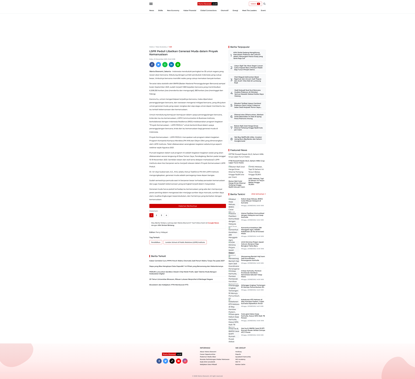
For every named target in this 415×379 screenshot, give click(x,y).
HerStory (238, 352)
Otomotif (224, 10)
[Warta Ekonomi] (207, 4)
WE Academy (240, 359)
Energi (235, 10)
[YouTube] (178, 361)
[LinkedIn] (171, 64)
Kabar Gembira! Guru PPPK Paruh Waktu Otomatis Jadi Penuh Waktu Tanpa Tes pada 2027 (187, 261)
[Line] (177, 64)
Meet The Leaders (249, 10)
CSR (170, 47)
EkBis (160, 10)
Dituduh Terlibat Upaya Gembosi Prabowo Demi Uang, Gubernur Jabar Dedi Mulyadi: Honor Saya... (248, 105)
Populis (238, 354)
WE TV (237, 362)
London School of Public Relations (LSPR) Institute (185, 242)
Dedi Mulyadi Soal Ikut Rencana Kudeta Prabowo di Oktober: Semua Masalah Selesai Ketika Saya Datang (249, 93)
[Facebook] (152, 64)
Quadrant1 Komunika (243, 357)
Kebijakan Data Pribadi (208, 364)
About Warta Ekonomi (208, 352)
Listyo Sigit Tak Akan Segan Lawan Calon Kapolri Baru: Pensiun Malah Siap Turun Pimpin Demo (248, 68)
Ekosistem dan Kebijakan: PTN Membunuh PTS (168, 285)
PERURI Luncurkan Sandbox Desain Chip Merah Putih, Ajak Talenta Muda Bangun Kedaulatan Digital (183, 273)
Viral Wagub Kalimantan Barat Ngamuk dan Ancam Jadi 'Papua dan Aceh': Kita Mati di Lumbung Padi (247, 80)
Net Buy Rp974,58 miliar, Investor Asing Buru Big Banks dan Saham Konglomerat (248, 139)
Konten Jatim (240, 364)
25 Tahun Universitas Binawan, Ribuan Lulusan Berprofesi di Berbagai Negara (181, 279)
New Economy (173, 10)
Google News (213, 223)
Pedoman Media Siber (208, 357)
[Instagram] (185, 361)
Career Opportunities (207, 354)
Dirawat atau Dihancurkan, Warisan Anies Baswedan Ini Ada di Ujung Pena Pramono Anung (248, 117)
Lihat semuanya (257, 194)
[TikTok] (172, 361)
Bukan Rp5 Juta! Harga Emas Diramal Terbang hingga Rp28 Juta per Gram (248, 128)
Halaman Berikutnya (188, 206)
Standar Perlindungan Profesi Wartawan (214, 359)
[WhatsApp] (165, 64)
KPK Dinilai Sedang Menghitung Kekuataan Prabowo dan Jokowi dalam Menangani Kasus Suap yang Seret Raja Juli (248, 55)
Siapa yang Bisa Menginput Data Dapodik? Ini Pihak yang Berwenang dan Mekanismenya (186, 266)
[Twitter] (158, 64)
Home (151, 47)
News (151, 10)
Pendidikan (155, 242)
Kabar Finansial (190, 10)
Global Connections (208, 10)
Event (263, 10)
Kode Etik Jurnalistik (207, 362)
